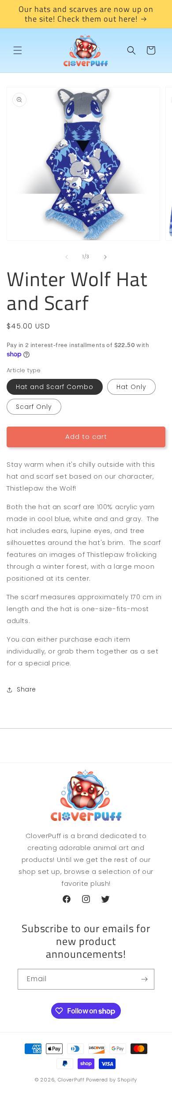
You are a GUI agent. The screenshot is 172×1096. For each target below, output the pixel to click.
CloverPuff (71, 1079)
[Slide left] (66, 257)
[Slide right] (105, 257)
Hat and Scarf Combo (54, 386)
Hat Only (131, 386)
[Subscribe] (144, 979)
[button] (17, 50)
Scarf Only (34, 406)
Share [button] (26, 689)
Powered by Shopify (111, 1079)
